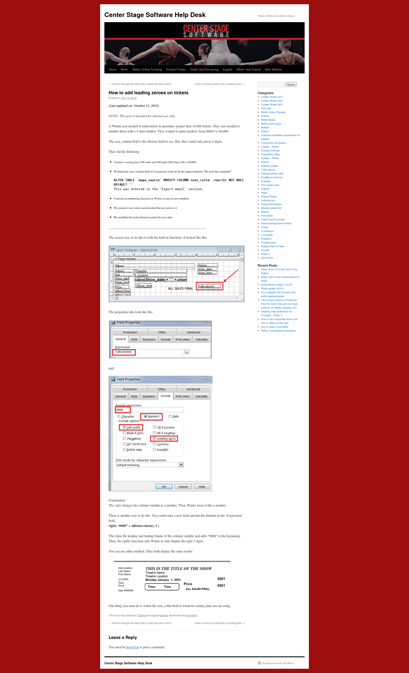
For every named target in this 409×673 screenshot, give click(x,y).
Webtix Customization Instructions (278, 330)
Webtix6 (265, 127)
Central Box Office (270, 154)
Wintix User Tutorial (249, 69)
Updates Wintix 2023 (272, 96)
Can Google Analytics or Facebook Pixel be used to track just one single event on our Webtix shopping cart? (279, 303)
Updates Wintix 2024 (272, 104)
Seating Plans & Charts (273, 246)
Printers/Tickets (176, 69)
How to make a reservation (274, 326)
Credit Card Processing (204, 69)
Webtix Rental (268, 119)
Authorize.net (268, 200)
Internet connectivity (271, 208)
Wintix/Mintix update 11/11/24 (276, 284)
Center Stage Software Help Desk (155, 14)
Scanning (266, 181)
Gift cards (266, 108)
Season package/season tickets (276, 223)
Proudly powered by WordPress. (278, 663)
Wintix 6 (265, 253)
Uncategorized (268, 242)
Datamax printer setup (272, 173)
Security (265, 250)
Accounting (267, 234)
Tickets (141, 615)
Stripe (264, 192)
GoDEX (265, 188)
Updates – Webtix (270, 158)
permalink (191, 615)
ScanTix (265, 116)
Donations (266, 238)
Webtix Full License (271, 123)
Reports (265, 211)
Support (227, 69)
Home (112, 69)
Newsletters (267, 215)
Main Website (273, 69)
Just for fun (267, 257)
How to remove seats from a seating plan (220, 84)
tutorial (164, 615)
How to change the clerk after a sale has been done (140, 84)
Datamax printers (269, 165)
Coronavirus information (273, 142)
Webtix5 (265, 131)
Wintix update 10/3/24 (272, 288)
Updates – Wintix (270, 146)
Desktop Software (270, 150)
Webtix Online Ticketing (147, 69)
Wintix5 (265, 162)
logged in (132, 647)
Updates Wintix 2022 (272, 100)
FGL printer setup (270, 185)
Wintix (124, 69)
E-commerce (267, 230)
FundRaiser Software (272, 177)
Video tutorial (268, 169)
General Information (271, 204)
